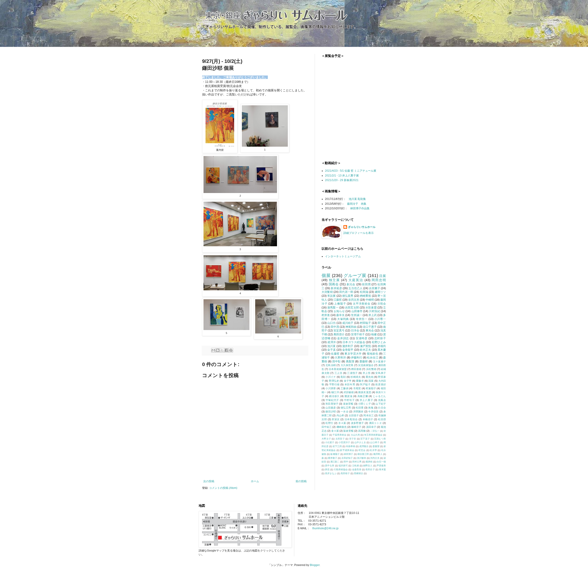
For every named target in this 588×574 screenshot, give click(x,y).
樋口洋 (335, 392)
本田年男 (350, 384)
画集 (370, 407)
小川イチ (330, 376)
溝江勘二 (334, 461)
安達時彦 (362, 338)
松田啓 (382, 419)
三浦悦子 (352, 373)
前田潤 (366, 284)
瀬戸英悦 (365, 346)
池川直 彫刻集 (357, 199)
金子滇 (331, 349)
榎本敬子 (332, 458)
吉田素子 (374, 288)
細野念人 (367, 465)
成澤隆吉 (363, 446)
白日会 (382, 407)
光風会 (382, 400)
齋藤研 (363, 361)
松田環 (360, 407)
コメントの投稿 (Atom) (223, 488)
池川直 (331, 346)
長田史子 (370, 469)
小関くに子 (364, 403)
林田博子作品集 (360, 208)
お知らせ (339, 311)
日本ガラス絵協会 (353, 342)
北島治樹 (330, 365)
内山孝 (340, 415)
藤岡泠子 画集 (356, 203)
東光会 (370, 330)
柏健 (374, 334)
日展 (382, 276)
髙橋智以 (358, 473)
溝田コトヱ (375, 423)
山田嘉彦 (330, 407)
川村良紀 (374, 311)
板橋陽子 (334, 454)
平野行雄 (334, 384)
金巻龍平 (347, 349)
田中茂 (335, 326)
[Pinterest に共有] (231, 350)
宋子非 (352, 438)
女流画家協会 (365, 365)
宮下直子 (365, 438)
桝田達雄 (356, 369)
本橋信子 (368, 419)
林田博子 (348, 454)
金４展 (335, 430)
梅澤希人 (377, 454)
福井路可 (343, 465)
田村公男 (357, 461)
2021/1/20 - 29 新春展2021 (342, 180)
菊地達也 (372, 353)
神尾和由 (350, 326)
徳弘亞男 (346, 407)
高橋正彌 (362, 396)
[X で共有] (222, 350)
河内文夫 (374, 458)
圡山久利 (355, 435)
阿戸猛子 (365, 384)
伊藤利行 (356, 357)
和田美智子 (331, 403)
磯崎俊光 (341, 427)
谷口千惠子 (370, 326)
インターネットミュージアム (343, 256)
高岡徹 (362, 430)
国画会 (334, 284)
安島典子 (380, 373)
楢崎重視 (365, 295)
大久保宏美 (347, 365)
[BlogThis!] (217, 350)
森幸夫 (340, 315)
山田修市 (357, 311)
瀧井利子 (347, 346)
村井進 (326, 315)
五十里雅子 (379, 361)
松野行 (329, 423)
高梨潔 (350, 361)
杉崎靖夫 (356, 376)
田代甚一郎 (346, 292)
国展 (370, 380)
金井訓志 (343, 338)
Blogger (314, 565)
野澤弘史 (334, 380)
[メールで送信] (213, 350)
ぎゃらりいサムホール (362, 227)
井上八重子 (366, 400)
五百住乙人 (355, 288)
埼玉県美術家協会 (373, 435)
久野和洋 (340, 357)
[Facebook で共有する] (226, 350)
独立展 (334, 280)
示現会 (381, 303)
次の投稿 (208, 481)
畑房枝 (369, 461)
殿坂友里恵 (364, 392)
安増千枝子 (358, 334)
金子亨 (347, 380)
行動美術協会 (341, 469)
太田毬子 (354, 415)
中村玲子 (349, 400)
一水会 (344, 411)
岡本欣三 (368, 415)
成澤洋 (331, 342)
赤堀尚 (382, 346)
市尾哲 (357, 388)
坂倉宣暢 (348, 403)
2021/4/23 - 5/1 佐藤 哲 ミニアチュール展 (350, 170)
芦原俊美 (381, 465)
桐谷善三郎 (363, 454)
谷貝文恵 (353, 299)
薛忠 (327, 469)
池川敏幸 (361, 458)
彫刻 (343, 376)
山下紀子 (381, 403)
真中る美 (329, 465)
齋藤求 (360, 380)
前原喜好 (380, 384)
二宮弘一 (374, 431)
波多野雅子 (357, 423)
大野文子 (326, 438)
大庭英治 (355, 280)
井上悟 (367, 373)
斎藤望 (376, 446)
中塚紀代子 (332, 400)
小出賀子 (329, 442)
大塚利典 (343, 319)
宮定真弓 (339, 330)
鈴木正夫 (365, 349)
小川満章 (330, 388)
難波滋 (349, 396)
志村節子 (380, 338)
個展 (326, 275)
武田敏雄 (349, 392)
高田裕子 (345, 473)
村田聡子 (365, 323)
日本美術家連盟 (338, 369)
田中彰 (336, 361)
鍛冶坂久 (334, 396)
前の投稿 (301, 481)
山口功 (331, 323)
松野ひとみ (379, 342)
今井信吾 (373, 411)
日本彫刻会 (351, 419)
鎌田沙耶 (330, 411)
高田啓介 (339, 334)
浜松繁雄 (371, 369)
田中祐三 (327, 427)
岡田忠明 (379, 280)
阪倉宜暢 (348, 430)
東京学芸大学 (353, 353)
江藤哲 (338, 299)
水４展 (342, 423)
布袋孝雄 (350, 446)
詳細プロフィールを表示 (358, 233)
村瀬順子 (371, 388)
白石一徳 (381, 461)
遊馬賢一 (333, 307)
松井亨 (373, 450)
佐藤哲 (335, 353)
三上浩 (338, 373)
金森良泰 (356, 469)
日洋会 (355, 330)
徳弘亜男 (347, 295)
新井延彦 (336, 288)
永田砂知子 (347, 458)
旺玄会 (362, 450)
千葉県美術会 (339, 435)
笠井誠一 (356, 315)
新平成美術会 (347, 450)
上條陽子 (340, 303)
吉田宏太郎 (352, 307)
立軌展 (355, 465)
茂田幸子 (371, 427)
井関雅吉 (358, 411)
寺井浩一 (362, 319)
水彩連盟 (371, 307)
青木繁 (382, 469)
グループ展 (355, 275)
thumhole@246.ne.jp (325, 528)
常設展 (331, 295)
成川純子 (347, 323)
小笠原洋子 (344, 442)
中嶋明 (370, 299)
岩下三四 (337, 446)
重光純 (369, 376)
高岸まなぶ (330, 473)
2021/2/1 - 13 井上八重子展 (342, 175)
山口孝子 (374, 442)
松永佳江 (372, 357)
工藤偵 (344, 388)
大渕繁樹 (327, 292)
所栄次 (336, 419)
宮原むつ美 (380, 438)
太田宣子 (340, 438)
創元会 (351, 284)
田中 (346, 461)
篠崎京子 (356, 427)
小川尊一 (380, 319)
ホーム (255, 481)
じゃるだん (379, 396)
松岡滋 (364, 292)
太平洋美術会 (361, 303)
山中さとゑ (360, 442)
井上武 (372, 315)
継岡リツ (380, 292)
